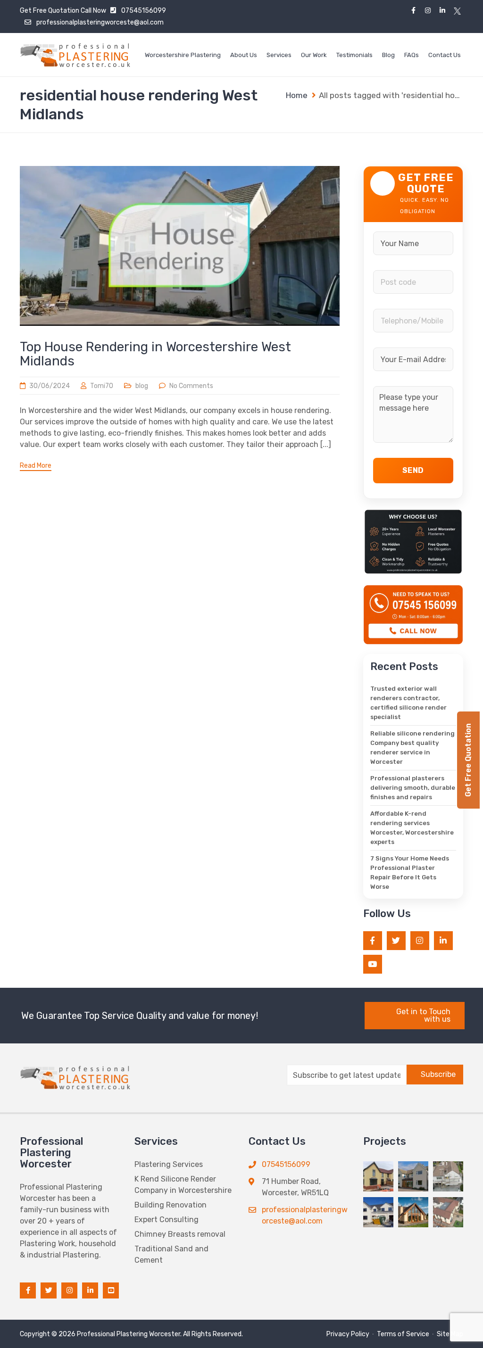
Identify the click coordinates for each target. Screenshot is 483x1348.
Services (278, 54)
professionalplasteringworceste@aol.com (100, 22)
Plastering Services (168, 1164)
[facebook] (413, 11)
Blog (388, 54)
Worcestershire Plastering (183, 54)
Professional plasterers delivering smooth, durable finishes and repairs (412, 788)
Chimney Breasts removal (179, 1234)
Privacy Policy (347, 1334)
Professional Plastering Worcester (128, 1334)
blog (141, 386)
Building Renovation (170, 1204)
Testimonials (354, 54)
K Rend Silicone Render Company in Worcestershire (183, 1184)
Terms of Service (403, 1334)
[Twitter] (457, 11)
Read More (35, 466)
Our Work (314, 54)
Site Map (450, 1334)
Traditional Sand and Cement (171, 1254)
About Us (243, 54)
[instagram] (428, 11)
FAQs (411, 54)
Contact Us (444, 54)
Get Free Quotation (49, 11)
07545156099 (143, 11)
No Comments (191, 386)
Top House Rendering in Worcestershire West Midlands (155, 354)
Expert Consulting (166, 1219)
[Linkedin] (443, 11)
